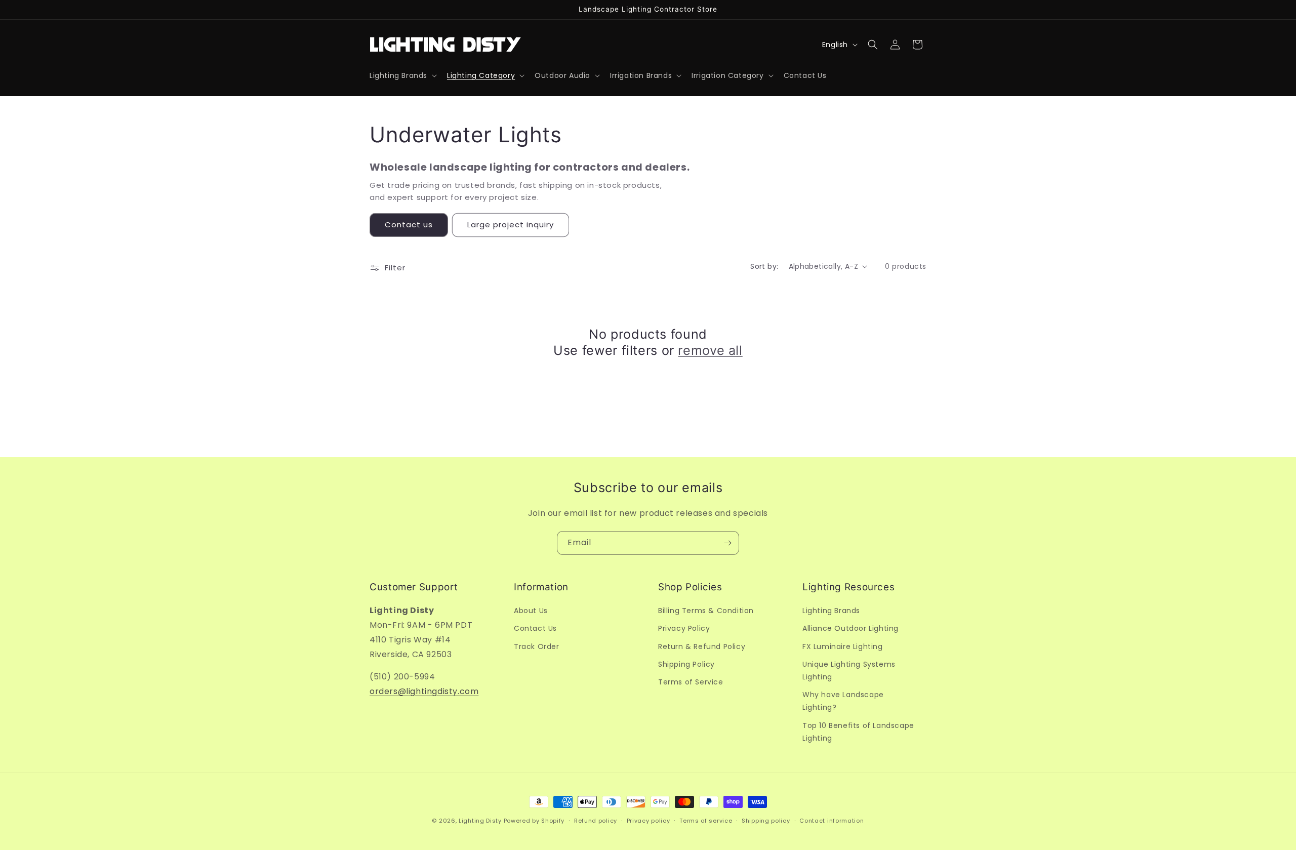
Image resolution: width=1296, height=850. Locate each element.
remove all (710, 350)
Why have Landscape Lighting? (843, 701)
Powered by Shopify (534, 821)
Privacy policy (648, 820)
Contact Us (535, 628)
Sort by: (764, 266)
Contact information (831, 820)
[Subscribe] (727, 543)
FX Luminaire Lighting (842, 646)
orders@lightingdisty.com (424, 691)
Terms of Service (690, 682)
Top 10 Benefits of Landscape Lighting (858, 731)
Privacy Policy (684, 628)
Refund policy (595, 820)
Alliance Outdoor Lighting (850, 628)
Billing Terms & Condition (706, 610)
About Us (531, 610)
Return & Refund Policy (701, 646)
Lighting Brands (831, 610)
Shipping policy (766, 820)
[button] (402, 75)
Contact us (409, 224)
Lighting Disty (480, 821)
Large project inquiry (510, 224)
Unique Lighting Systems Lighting (849, 670)
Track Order (536, 646)
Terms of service (705, 820)
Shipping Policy (686, 664)
